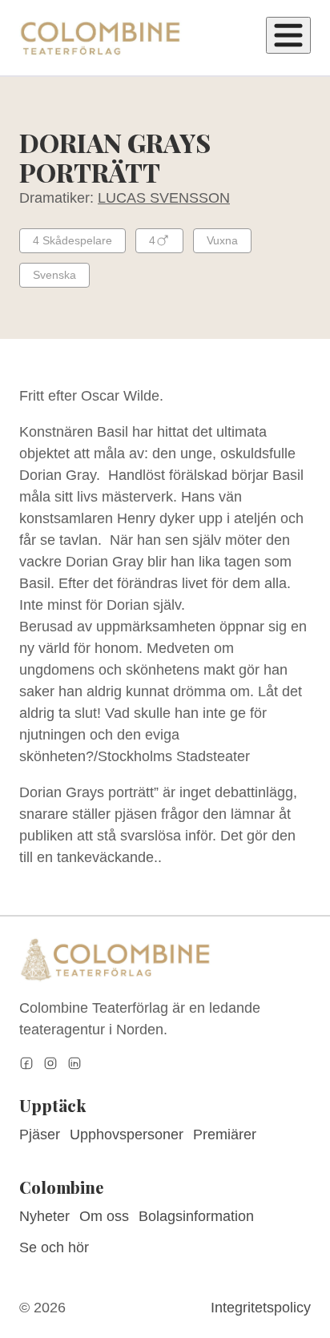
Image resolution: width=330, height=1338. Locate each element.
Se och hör (54, 1247)
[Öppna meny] (288, 35)
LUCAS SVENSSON (164, 198)
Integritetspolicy (261, 1308)
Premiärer (224, 1134)
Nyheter (44, 1216)
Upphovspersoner (126, 1134)
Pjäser (39, 1134)
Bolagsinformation (196, 1216)
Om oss (104, 1216)
